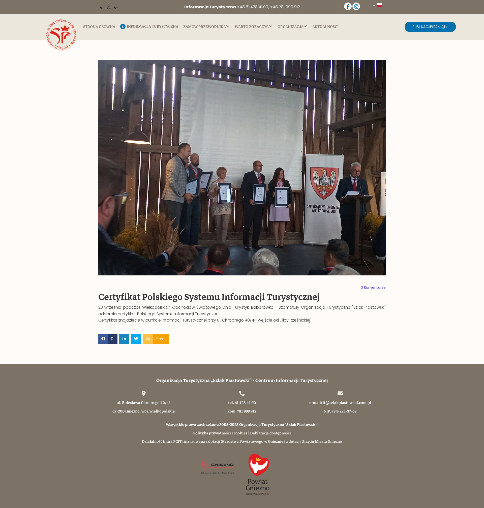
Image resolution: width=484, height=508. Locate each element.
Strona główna (99, 26)
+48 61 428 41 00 (252, 7)
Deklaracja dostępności (270, 433)
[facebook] (348, 6)
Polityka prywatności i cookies (220, 433)
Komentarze (373, 287)
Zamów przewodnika (204, 26)
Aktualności (325, 26)
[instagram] (356, 6)
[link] (209, 26)
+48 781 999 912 (285, 7)
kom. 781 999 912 (241, 411)
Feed (160, 338)
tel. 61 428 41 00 (242, 402)
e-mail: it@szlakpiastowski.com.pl (340, 402)
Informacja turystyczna (152, 27)
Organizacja (291, 26)
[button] (430, 27)
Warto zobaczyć (252, 26)
